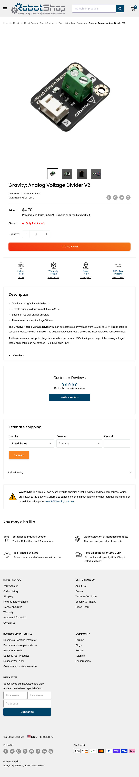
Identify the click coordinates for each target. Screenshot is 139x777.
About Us (80, 585)
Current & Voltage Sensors (72, 23)
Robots (16, 23)
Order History (10, 591)
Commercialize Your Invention (20, 666)
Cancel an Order (12, 606)
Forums (79, 639)
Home (6, 23)
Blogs (78, 645)
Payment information (14, 617)
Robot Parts (30, 23)
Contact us (9, 622)
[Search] (120, 8)
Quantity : (14, 234)
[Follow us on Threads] (50, 751)
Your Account (10, 585)
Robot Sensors (47, 23)
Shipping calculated (66, 215)
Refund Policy (15, 472)
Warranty (8, 612)
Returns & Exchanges (15, 601)
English (45, 737)
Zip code (109, 436)
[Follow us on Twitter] (12, 751)
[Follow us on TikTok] (38, 751)
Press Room (82, 606)
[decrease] (25, 234)
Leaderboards (83, 660)
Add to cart (69, 246)
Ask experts (85, 277)
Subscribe (27, 711)
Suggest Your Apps (14, 660)
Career (79, 591)
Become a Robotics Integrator (19, 639)
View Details (53, 277)
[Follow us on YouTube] (31, 751)
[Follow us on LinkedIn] (44, 751)
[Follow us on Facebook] (5, 751)
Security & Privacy (85, 601)
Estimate (19, 455)
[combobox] (94, 9)
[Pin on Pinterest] (115, 197)
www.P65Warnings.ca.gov (59, 501)
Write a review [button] (69, 397)
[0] (133, 9)
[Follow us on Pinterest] (25, 751)
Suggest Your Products (16, 655)
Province (61, 436)
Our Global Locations (13, 737)
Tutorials (80, 655)
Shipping (8, 596)
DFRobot (13, 193)
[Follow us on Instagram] (18, 751)
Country (13, 436)
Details (21, 277)
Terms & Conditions (86, 596)
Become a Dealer (13, 650)
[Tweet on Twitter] (121, 197)
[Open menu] (5, 8)
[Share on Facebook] (108, 197)
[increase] (46, 234)
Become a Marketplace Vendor (20, 645)
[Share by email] (128, 197)
